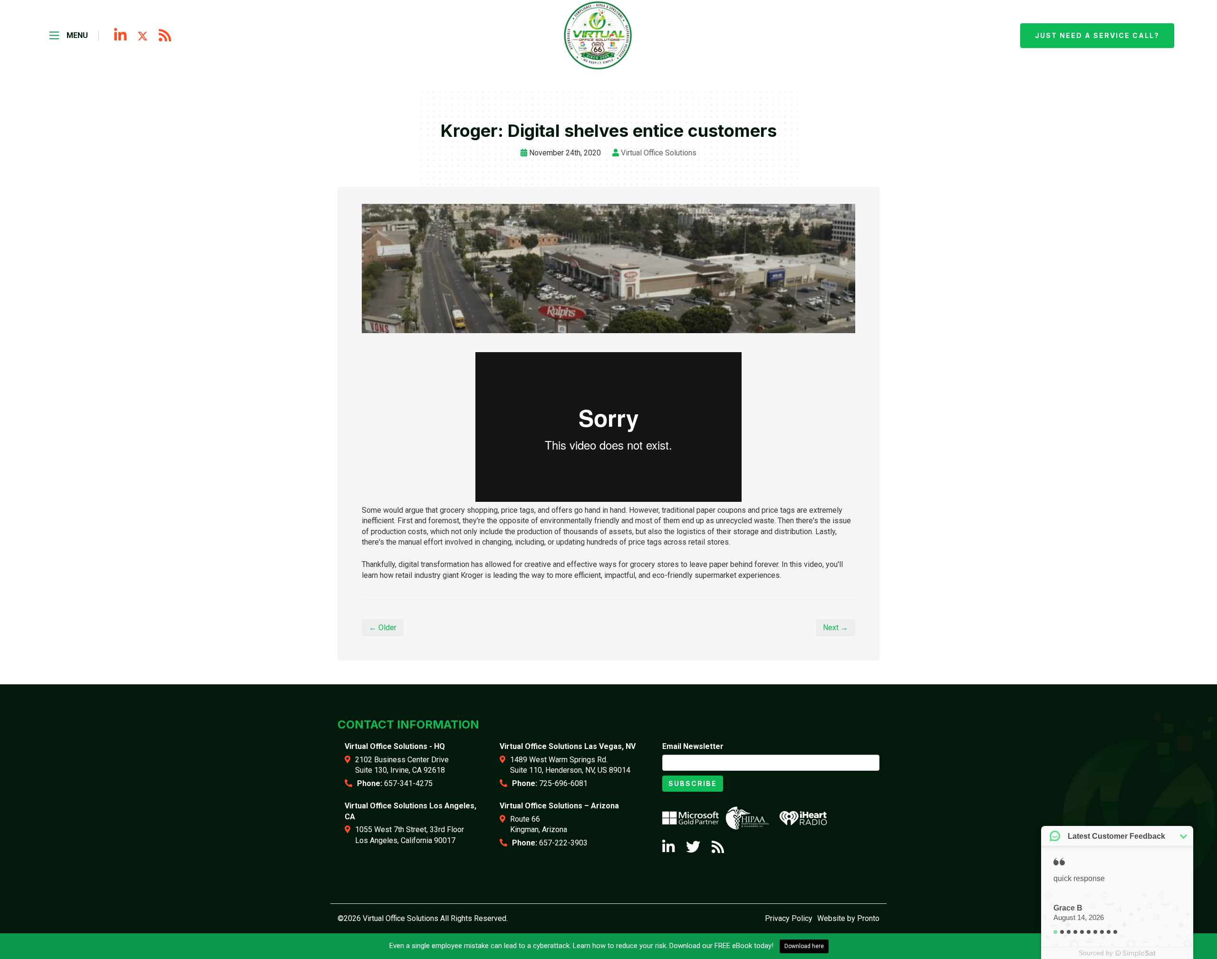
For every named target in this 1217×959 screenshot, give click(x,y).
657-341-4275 (408, 783)
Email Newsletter (693, 746)
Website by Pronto (848, 918)
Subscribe (692, 783)
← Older (382, 627)
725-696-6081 (563, 783)
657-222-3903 (563, 842)
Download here (804, 946)
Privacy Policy (788, 918)
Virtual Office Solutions (658, 152)
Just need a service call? (1097, 35)
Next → (835, 627)
